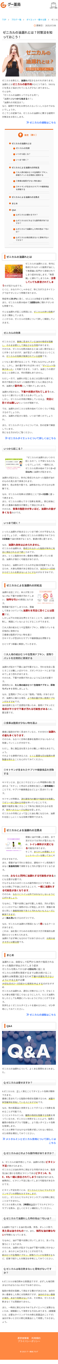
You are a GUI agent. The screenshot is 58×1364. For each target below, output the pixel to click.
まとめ (15, 203)
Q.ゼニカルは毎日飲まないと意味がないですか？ (32, 239)
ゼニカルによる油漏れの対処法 (25, 167)
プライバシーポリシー (29, 1341)
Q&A (14, 209)
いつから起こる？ (23, 154)
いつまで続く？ (22, 159)
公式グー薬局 (53, 8)
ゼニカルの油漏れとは (21, 143)
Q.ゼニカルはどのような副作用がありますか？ (32, 222)
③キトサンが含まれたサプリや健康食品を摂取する (32, 188)
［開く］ (33, 134)
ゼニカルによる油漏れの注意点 (25, 197)
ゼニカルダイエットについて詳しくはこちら (32, 438)
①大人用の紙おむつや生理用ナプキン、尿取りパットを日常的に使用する (32, 173)
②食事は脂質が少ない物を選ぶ (29, 180)
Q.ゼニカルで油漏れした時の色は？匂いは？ (32, 230)
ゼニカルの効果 (23, 148)
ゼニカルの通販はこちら (43, 122)
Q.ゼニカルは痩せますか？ (27, 214)
